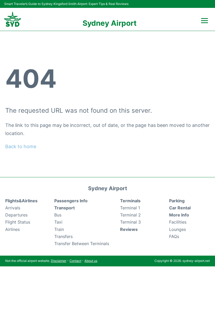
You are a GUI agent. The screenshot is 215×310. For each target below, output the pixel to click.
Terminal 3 (130, 222)
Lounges (177, 229)
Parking (177, 200)
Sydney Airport (110, 23)
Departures (16, 215)
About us (90, 261)
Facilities (177, 222)
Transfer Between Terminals (81, 243)
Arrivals (12, 207)
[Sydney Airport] (12, 19)
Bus (57, 215)
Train (59, 229)
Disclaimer (58, 261)
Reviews (129, 229)
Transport (64, 207)
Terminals (130, 200)
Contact (75, 261)
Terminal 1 (130, 207)
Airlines (12, 229)
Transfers (63, 236)
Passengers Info (71, 200)
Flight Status (17, 222)
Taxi (58, 222)
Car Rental (180, 207)
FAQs (174, 236)
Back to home (20, 146)
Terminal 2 (130, 215)
